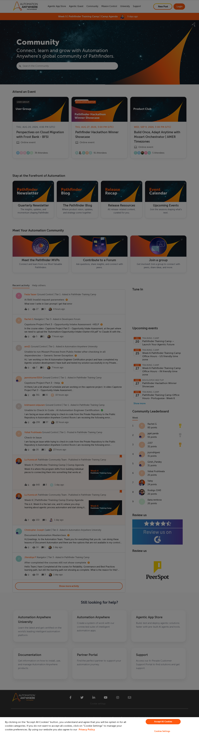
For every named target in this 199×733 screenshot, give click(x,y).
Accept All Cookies (163, 721)
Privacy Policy (87, 729)
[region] (99, 725)
